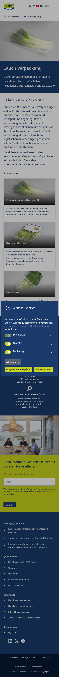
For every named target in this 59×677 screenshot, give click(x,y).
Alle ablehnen (12, 362)
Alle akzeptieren (43, 369)
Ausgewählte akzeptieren (18, 369)
